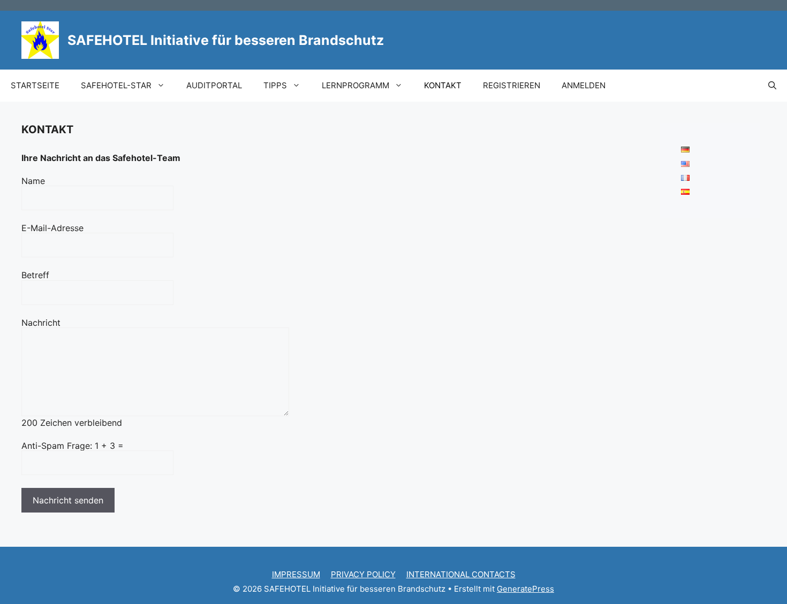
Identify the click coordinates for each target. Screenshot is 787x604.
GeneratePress (525, 589)
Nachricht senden (68, 500)
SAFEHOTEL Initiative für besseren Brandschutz (225, 40)
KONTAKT (442, 85)
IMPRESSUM (296, 574)
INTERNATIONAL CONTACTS (461, 574)
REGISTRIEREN (511, 85)
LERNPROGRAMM (355, 85)
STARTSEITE (35, 85)
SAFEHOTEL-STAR (116, 85)
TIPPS (275, 85)
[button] (772, 86)
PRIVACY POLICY (363, 574)
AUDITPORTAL (214, 85)
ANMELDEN (584, 85)
